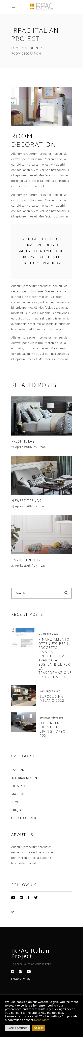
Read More (42, 1020)
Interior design (24, 778)
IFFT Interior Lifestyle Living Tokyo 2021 (53, 729)
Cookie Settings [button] (17, 1027)
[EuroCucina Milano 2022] (23, 695)
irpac (42, 447)
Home (15, 48)
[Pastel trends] (41, 534)
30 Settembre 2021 (52, 717)
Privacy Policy (21, 978)
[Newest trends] (41, 475)
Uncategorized (23, 818)
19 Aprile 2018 (21, 447)
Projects (18, 810)
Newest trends (26, 500)
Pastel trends (25, 560)
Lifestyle (18, 786)
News (15, 802)
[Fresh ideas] (41, 416)
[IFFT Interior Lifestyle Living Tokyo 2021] (23, 722)
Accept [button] (38, 1027)
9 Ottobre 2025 (48, 634)
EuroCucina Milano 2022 (52, 698)
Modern (31, 48)
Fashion (17, 770)
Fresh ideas (23, 441)
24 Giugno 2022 (50, 691)
